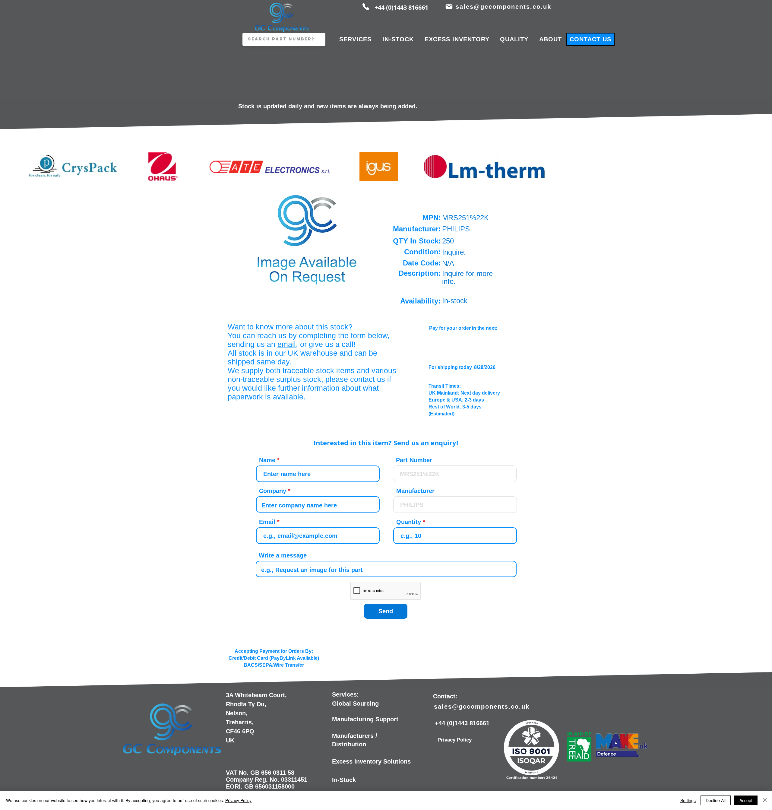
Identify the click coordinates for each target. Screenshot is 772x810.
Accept (745, 800)
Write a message (283, 555)
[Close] (764, 800)
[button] (307, 238)
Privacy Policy (238, 800)
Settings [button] (688, 800)
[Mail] (449, 7)
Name (267, 460)
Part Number (414, 460)
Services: (345, 694)
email (286, 344)
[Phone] (366, 7)
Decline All (716, 800)
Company (272, 491)
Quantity (408, 522)
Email (267, 522)
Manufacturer (415, 491)
